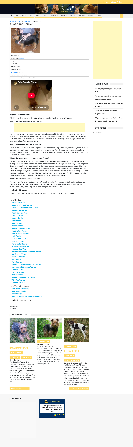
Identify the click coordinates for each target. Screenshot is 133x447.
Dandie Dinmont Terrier (21, 228)
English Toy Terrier (19, 231)
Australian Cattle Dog (20, 289)
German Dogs (71, 351)
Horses (63, 15)
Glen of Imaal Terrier (20, 234)
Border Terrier (17, 215)
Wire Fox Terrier (18, 280)
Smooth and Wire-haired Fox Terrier (26, 264)
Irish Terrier (16, 236)
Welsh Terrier (17, 275)
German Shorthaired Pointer (76, 363)
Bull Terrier (16, 221)
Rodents (53, 15)
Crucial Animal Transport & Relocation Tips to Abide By (109, 104)
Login (106, 2)
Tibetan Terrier (17, 270)
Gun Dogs (69, 356)
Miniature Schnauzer (20, 246)
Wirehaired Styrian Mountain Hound (26, 296)
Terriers (15, 357)
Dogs (22, 15)
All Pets (90, 15)
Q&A (16, 15)
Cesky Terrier (17, 226)
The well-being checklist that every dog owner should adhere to (108, 97)
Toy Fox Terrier (17, 272)
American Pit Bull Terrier (21, 205)
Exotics (81, 15)
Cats (30, 15)
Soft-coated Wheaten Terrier (23, 267)
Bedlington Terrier (19, 210)
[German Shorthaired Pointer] (76, 330)
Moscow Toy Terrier (19, 249)
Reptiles (72, 15)
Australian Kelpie (18, 291)
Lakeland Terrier (18, 241)
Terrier (16, 61)
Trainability (14, 72)
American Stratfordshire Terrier (24, 208)
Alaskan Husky (43, 344)
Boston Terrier (17, 218)
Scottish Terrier (18, 257)
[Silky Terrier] (22, 330)
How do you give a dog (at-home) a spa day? (108, 90)
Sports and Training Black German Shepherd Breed (106, 112)
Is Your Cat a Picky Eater (79, 388)
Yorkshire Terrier (18, 282)
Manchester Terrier (19, 244)
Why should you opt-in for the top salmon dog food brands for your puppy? (109, 119)
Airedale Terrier (18, 203)
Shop (99, 15)
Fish (45, 15)
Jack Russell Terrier (19, 239)
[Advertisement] (49, 127)
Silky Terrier (16, 259)
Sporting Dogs (72, 360)
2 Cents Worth (16, 388)
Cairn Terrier (16, 223)
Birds (37, 15)
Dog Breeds (16, 353)
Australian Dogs (19, 348)
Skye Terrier (16, 262)
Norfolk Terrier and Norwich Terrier (26, 252)
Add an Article (116, 2)
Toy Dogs (26, 357)
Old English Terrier (19, 254)
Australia (21, 58)
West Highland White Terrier (23, 277)
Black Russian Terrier (20, 213)
